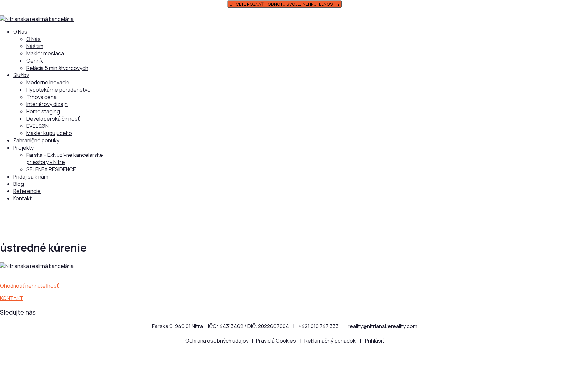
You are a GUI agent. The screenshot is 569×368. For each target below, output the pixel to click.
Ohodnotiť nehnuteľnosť (29, 285)
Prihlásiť (374, 340)
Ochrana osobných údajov (217, 340)
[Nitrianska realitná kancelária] (37, 19)
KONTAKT (11, 298)
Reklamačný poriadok (330, 340)
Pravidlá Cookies (276, 340)
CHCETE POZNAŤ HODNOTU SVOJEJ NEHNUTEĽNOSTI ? (284, 4)
